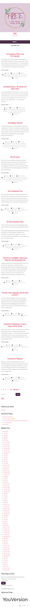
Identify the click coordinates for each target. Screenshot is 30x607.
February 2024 (6, 470)
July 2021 (5, 517)
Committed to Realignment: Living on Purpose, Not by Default (15, 325)
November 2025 (6, 448)
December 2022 (6, 487)
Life (26, 209)
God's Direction (10, 112)
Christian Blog (24, 74)
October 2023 (6, 474)
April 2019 (5, 564)
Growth (20, 145)
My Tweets (3, 410)
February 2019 (6, 568)
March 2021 (5, 525)
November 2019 (6, 551)
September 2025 (6, 452)
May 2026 (5, 437)
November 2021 (6, 510)
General (19, 107)
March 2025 (5, 463)
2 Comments (15, 78)
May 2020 (5, 540)
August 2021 (5, 515)
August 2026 (5, 431)
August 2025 (5, 454)
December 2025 (6, 446)
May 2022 (5, 499)
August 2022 (5, 493)
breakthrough (12, 74)
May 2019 (5, 562)
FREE (15, 33)
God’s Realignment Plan (15, 191)
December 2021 (6, 508)
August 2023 (5, 476)
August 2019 (5, 557)
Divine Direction (18, 177)
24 (11, 389)
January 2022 (6, 506)
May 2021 (5, 521)
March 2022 (5, 502)
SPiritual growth (17, 146)
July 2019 (5, 558)
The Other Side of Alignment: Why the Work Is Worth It (15, 293)
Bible (8, 74)
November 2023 (6, 472)
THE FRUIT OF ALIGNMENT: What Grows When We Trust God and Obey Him (15, 259)
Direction (13, 76)
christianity (5, 76)
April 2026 (5, 439)
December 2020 (6, 530)
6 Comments (15, 350)
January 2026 (6, 444)
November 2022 (6, 489)
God (18, 76)
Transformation (23, 146)
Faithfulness (24, 143)
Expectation (4, 179)
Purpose (12, 146)
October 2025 (6, 450)
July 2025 (5, 455)
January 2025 (6, 467)
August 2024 (5, 469)
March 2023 (5, 482)
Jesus (25, 76)
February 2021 (6, 527)
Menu (19, 42)
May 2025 (5, 459)
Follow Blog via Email (7, 573)
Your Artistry (6, 424)
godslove (11, 209)
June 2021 (5, 519)
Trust (22, 180)
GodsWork (15, 209)
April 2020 (5, 542)
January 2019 (6, 570)
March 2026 (5, 440)
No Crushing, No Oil (7, 422)
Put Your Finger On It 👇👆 (9, 419)
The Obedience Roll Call (15, 122)
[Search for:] (8, 394)
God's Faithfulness (14, 110)
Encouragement (5, 110)
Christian (19, 74)
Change (16, 74)
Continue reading (5, 70)
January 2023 (6, 485)
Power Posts (22, 73)
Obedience (19, 112)
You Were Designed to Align (15, 221)
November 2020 (6, 532)
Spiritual (9, 211)
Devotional (23, 109)
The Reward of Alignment (15, 358)
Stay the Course (15, 157)
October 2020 (6, 534)
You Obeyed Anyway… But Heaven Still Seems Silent (15, 87)
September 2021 (6, 513)
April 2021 (5, 523)
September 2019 (6, 555)
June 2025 (5, 457)
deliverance (9, 76)
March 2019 (5, 566)
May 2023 (5, 480)
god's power (21, 76)
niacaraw (7, 73)
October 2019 (6, 553)
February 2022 (6, 504)
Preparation (9, 146)
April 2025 (5, 461)
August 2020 (5, 538)
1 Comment (16, 284)
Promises (19, 180)
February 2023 (6, 484)
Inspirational (24, 145)
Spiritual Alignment (15, 211)
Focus (14, 179)
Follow (3, 583)
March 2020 (5, 543)
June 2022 (5, 497)
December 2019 (6, 549)
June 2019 (5, 560)
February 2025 (6, 465)
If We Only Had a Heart (8, 417)
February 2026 (6, 442)
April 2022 (5, 500)
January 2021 (6, 529)
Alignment (5, 74)
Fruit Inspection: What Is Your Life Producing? (15, 55)
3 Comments (15, 213)
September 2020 (6, 536)
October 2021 (6, 512)
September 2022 (6, 491)
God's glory (19, 110)
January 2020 (6, 547)
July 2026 (5, 433)
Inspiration (15, 112)
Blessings (10, 109)
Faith (16, 76)
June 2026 (5, 435)
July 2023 (5, 478)
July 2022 (5, 495)
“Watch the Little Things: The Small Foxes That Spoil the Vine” (16, 420)
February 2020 (6, 545)
